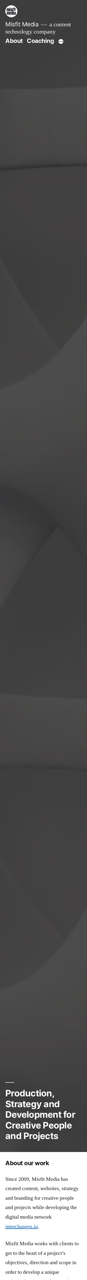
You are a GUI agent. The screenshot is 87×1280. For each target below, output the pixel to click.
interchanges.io (21, 1226)
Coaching (40, 40)
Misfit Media (21, 24)
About (14, 40)
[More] (61, 42)
